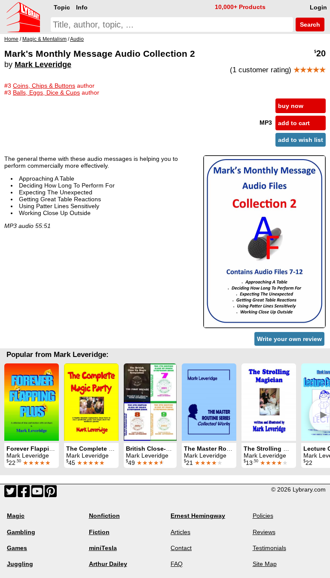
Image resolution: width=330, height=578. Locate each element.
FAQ (177, 563)
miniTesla (103, 547)
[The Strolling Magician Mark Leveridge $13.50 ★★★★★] (268, 402)
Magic (15, 515)
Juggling (20, 563)
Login (318, 7)
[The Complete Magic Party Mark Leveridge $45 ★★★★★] (91, 402)
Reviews (264, 532)
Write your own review (289, 338)
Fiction (99, 532)
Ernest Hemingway (198, 515)
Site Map (265, 563)
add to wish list (300, 139)
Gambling (21, 532)
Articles (180, 532)
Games (17, 547)
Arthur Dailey (108, 563)
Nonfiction (104, 515)
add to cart (294, 123)
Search (309, 24)
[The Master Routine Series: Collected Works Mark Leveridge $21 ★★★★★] (209, 402)
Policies (263, 515)
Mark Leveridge (43, 64)
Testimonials (269, 547)
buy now (290, 105)
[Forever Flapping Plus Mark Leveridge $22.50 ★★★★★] (31, 402)
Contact (181, 547)
